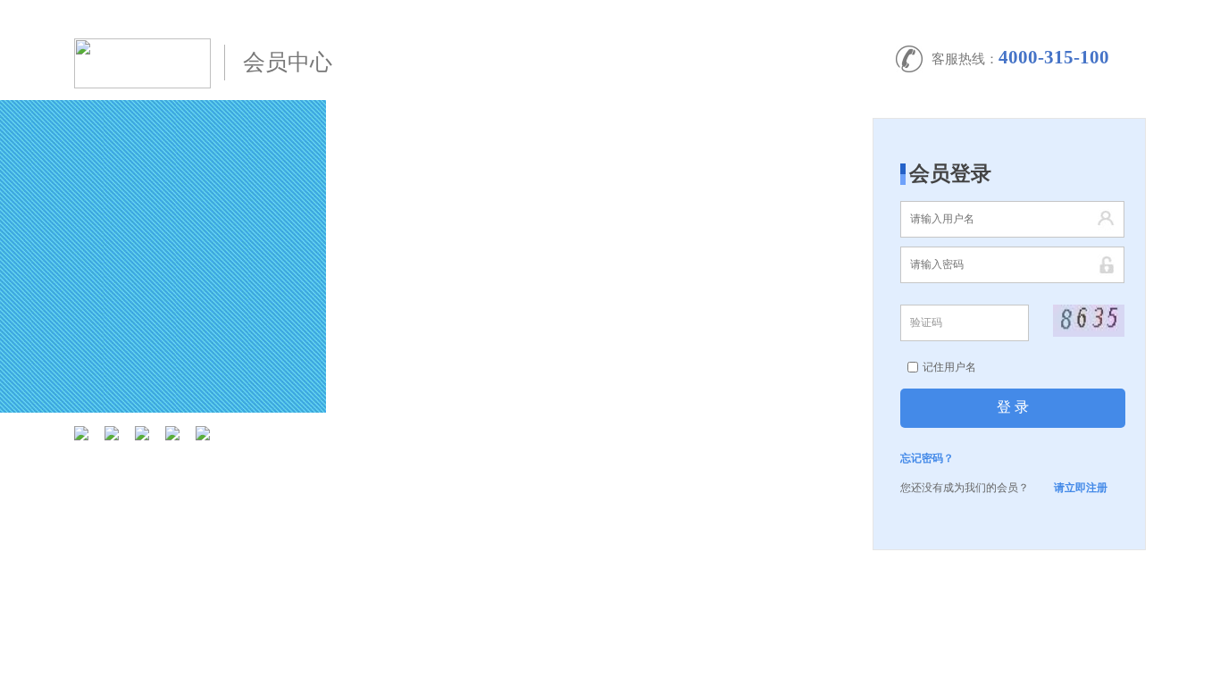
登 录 (1013, 406)
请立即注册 (1080, 487)
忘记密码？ (927, 458)
